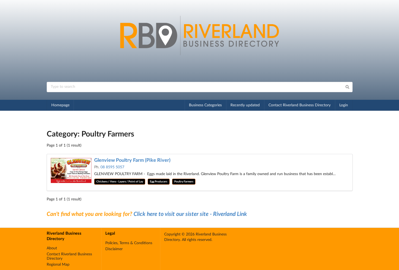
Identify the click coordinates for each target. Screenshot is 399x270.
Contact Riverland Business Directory (299, 105)
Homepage (60, 105)
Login (343, 105)
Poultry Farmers (183, 181)
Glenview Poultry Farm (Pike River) (132, 160)
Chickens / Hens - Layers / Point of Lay (119, 181)
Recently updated (245, 105)
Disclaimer (114, 249)
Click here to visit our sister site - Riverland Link (190, 214)
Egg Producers (158, 181)
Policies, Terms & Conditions (128, 243)
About (52, 248)
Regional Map (58, 264)
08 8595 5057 (112, 167)
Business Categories (205, 105)
